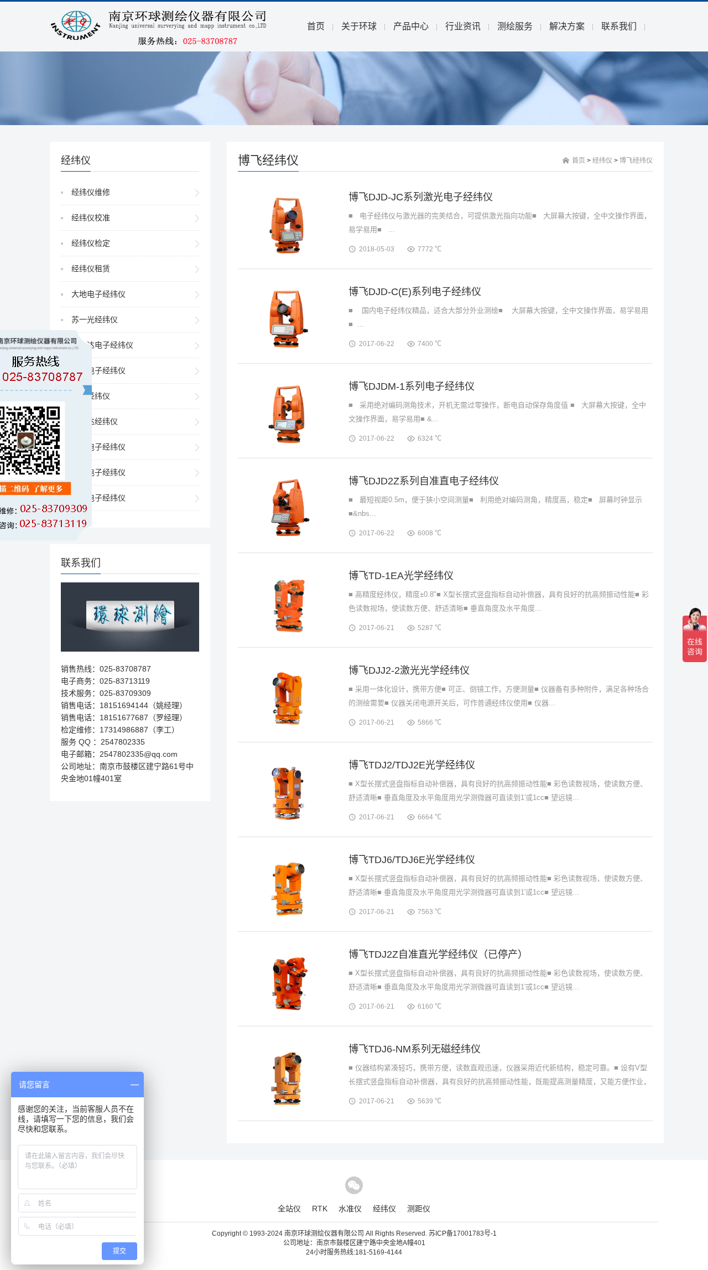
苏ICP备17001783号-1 (463, 1233)
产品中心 (411, 26)
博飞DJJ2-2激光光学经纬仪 (409, 670)
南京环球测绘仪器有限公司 (324, 1233)
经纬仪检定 (90, 243)
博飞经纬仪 (636, 160)
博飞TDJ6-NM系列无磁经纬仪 (414, 1049)
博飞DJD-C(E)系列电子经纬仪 (414, 291)
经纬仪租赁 (90, 268)
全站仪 (289, 1208)
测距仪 (418, 1208)
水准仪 (350, 1208)
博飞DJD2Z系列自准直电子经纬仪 (423, 481)
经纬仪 (602, 160)
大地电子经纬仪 (98, 294)
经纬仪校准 (90, 217)
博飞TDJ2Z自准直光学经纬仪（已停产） (438, 954)
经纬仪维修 (90, 192)
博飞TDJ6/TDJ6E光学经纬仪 (411, 859)
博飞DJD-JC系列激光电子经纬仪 (420, 197)
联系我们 (619, 26)
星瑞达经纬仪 (94, 421)
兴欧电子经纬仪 (98, 472)
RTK (319, 1208)
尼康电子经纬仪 (98, 497)
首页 (316, 26)
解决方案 (567, 26)
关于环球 (359, 26)
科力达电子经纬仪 (102, 344)
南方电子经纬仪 (98, 370)
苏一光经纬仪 (94, 319)
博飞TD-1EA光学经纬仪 (401, 575)
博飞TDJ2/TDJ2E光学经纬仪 (411, 765)
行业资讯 (463, 26)
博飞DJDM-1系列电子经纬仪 (411, 386)
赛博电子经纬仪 (98, 446)
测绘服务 (515, 26)
